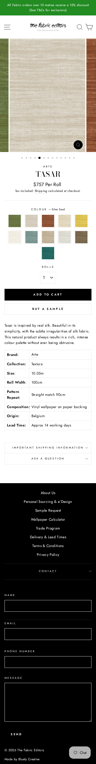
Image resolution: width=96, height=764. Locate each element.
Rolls (48, 267)
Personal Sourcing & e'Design (48, 501)
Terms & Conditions (47, 545)
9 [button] (57, 158)
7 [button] (48, 158)
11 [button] (66, 158)
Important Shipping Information (48, 448)
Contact (48, 571)
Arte (48, 167)
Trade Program (48, 528)
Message (14, 678)
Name (10, 595)
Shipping (41, 191)
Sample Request (48, 510)
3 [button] (31, 158)
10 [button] (61, 158)
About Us (48, 492)
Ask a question (48, 459)
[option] (43, 8)
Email (10, 623)
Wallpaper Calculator (48, 519)
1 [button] (22, 158)
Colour (48, 209)
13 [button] (74, 158)
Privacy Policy (48, 554)
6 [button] (44, 158)
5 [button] (39, 158)
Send (16, 734)
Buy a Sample (48, 309)
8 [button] (53, 158)
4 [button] (35, 158)
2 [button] (27, 158)
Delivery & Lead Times (48, 537)
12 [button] (70, 158)
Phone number (20, 651)
